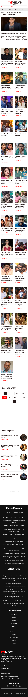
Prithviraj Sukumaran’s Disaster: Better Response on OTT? (14, 592)
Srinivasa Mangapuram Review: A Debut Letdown (14, 553)
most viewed (13, 12)
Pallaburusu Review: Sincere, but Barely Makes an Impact (14, 521)
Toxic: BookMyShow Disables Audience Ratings (14, 586)
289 (23, 398)
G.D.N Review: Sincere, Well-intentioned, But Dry (14, 534)
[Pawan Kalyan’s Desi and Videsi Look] (14, 24)
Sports (14, 640)
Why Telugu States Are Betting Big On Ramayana (14, 600)
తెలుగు (24, 10)
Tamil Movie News (14, 637)
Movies (4, 10)
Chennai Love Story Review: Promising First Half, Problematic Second (14, 557)
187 (22, 393)
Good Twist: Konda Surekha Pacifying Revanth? (14, 573)
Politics (11, 10)
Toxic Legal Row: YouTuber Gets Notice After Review (14, 604)
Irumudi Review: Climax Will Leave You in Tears (14, 517)
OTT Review (14, 623)
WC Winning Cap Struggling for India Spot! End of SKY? (14, 579)
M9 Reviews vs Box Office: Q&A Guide (11, 679)
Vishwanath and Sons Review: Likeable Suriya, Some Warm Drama (14, 530)
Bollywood (14, 634)
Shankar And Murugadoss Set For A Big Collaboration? (14, 597)
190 (14, 398)
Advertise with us (5, 673)
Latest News (14, 569)
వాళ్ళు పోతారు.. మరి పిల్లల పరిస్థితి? (14, 583)
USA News (14, 626)
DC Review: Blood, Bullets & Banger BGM (14, 541)
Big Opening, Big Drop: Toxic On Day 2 (14, 589)
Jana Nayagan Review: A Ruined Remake (14, 560)
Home (2, 12)
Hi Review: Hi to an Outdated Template (14, 512)
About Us (3, 671)
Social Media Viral (14, 631)
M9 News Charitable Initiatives (9, 676)
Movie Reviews (14, 508)
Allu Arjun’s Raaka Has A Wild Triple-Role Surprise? (14, 576)
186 (17, 393)
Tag (7, 12)
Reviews (17, 10)
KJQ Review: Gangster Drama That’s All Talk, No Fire (14, 537)
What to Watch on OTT (14, 629)
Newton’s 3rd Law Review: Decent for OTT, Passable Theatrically (14, 549)
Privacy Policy (5, 668)
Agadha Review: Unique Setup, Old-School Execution (14, 526)
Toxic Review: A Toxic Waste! (14, 515)
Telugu (14, 643)
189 (9, 398)
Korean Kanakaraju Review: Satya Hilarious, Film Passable (14, 545)
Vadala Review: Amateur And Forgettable (14, 563)
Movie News (14, 614)
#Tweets (11, 6)
